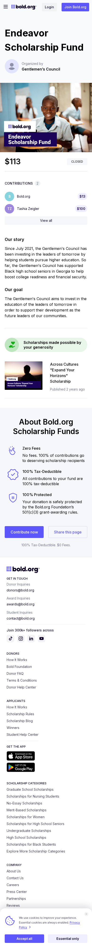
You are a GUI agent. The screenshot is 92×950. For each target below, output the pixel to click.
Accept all (24, 939)
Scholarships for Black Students (31, 844)
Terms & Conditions (22, 680)
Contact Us (15, 878)
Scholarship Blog (20, 721)
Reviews (13, 905)
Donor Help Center (21, 687)
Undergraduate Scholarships (29, 831)
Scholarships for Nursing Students (33, 796)
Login (49, 7)
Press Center (17, 892)
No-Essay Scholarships (24, 803)
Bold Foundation (19, 667)
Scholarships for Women (26, 817)
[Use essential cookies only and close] (86, 914)
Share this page (68, 532)
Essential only (67, 939)
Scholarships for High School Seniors (35, 824)
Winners (13, 728)
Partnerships (16, 899)
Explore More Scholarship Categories (36, 851)
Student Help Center (22, 734)
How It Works (17, 660)
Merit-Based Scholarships (26, 810)
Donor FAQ (15, 673)
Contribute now (24, 532)
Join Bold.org (75, 7)
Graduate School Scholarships (30, 789)
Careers (13, 885)
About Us (14, 871)
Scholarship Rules (20, 714)
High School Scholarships (26, 837)
